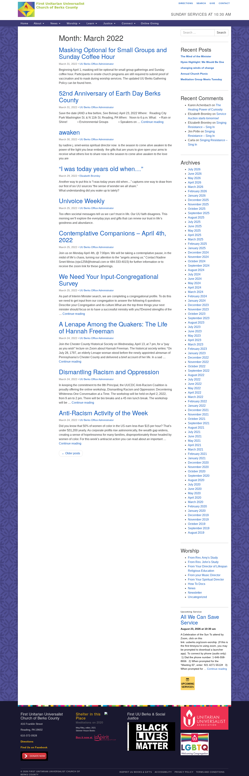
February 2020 (197, 506)
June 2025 (195, 226)
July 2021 (194, 432)
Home (24, 23)
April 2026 (194, 182)
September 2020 (198, 475)
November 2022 (198, 361)
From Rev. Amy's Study (203, 557)
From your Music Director (204, 575)
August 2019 (196, 532)
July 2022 (194, 379)
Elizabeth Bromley (89, 175)
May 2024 (194, 283)
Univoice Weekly (82, 200)
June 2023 (195, 331)
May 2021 (194, 440)
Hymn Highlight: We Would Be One (202, 62)
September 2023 (198, 318)
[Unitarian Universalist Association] (205, 718)
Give (212, 3)
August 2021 (196, 427)
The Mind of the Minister (196, 56)
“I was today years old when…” (101, 168)
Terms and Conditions (210, 772)
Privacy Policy (184, 772)
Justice (108, 23)
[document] (124, 363)
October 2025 (196, 208)
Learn (90, 23)
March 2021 (195, 449)
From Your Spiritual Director (206, 579)
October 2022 (196, 366)
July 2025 (194, 221)
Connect (127, 23)
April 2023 (194, 340)
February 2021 (197, 453)
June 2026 (195, 173)
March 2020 (195, 502)
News (54, 23)
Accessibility (163, 772)
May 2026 (194, 178)
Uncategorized (197, 597)
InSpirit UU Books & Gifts (135, 772)
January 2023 (197, 353)
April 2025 (194, 235)
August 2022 (196, 375)
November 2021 (198, 414)
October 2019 (196, 523)
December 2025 (198, 200)
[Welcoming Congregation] (195, 742)
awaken (69, 131)
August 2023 (196, 322)
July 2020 (194, 484)
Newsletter (195, 592)
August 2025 (196, 217)
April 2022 (194, 392)
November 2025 (198, 204)
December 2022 (198, 357)
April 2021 (194, 445)
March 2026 (195, 186)
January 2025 (197, 248)
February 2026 (197, 191)
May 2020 (194, 493)
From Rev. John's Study (203, 562)
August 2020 (196, 480)
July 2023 (194, 326)
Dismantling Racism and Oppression (109, 371)
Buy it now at (84, 737)
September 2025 (198, 213)
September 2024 (198, 265)
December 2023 (198, 305)
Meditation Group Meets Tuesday (201, 79)
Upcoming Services (187, 685)
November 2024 (198, 256)
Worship (72, 23)
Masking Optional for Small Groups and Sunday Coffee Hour (113, 53)
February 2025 (197, 243)
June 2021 (195, 436)
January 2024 (197, 300)
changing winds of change (197, 67)
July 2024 (194, 274)
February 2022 (197, 401)
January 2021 (197, 458)
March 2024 (195, 291)
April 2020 (194, 497)
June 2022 (195, 383)
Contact (224, 3)
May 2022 (194, 388)
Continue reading (152, 121)
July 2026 (194, 169)
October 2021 (196, 418)
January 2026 (197, 195)
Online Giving (150, 23)
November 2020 (198, 467)
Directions (186, 3)
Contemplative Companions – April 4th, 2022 (112, 236)
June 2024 (195, 278)
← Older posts (71, 453)
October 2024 (196, 261)
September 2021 (198, 423)
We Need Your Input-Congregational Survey (108, 279)
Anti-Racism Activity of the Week (103, 412)
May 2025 (194, 230)
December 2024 (198, 252)
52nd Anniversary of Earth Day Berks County (110, 96)
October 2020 (196, 471)
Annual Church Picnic (194, 73)
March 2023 (195, 344)
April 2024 (194, 287)
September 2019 (198, 528)
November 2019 (198, 519)
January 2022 (197, 405)
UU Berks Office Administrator (96, 63)
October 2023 (196, 313)
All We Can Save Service (200, 619)
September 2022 (198, 370)
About (38, 23)
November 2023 (198, 309)
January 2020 (197, 510)
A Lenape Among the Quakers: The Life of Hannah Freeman (113, 327)
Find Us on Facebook (34, 747)
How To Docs (196, 583)
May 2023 (194, 335)
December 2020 (198, 462)
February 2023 (197, 348)
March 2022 (195, 396)
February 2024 (197, 296)
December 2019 (198, 515)
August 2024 (196, 270)
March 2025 (195, 239)
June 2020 (195, 488)
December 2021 (198, 410)
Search (201, 3)
